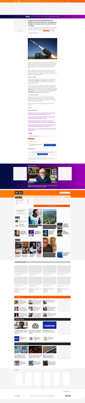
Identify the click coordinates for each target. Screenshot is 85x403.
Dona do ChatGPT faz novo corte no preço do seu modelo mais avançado (35, 332)
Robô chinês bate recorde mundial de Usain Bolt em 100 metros (23, 363)
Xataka (32, 141)
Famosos (34, 312)
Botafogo (48, 299)
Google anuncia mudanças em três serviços (51, 338)
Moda (19, 312)
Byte (35, 141)
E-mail (66, 1)
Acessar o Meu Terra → (27, 192)
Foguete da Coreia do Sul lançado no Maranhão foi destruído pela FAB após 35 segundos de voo (48, 356)
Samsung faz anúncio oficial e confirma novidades (23, 338)
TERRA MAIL (54, 1)
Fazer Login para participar (42, 154)
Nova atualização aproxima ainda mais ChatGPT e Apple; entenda (37, 338)
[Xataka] (30, 133)
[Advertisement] (64, 338)
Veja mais (30, 107)
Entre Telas (20, 299)
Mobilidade (34, 299)
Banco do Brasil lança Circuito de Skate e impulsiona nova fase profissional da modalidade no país (37, 363)
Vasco (15, 329)
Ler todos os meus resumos (51, 205)
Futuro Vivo (29, 184)
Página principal (19, 1)
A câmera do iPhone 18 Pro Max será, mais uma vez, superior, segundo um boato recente (35, 356)
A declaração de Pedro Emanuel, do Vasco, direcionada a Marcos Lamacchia (21, 332)
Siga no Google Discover (20, 213)
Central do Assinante (61, 1)
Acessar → (25, 217)
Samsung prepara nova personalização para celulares (49, 331)
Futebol (48, 312)
